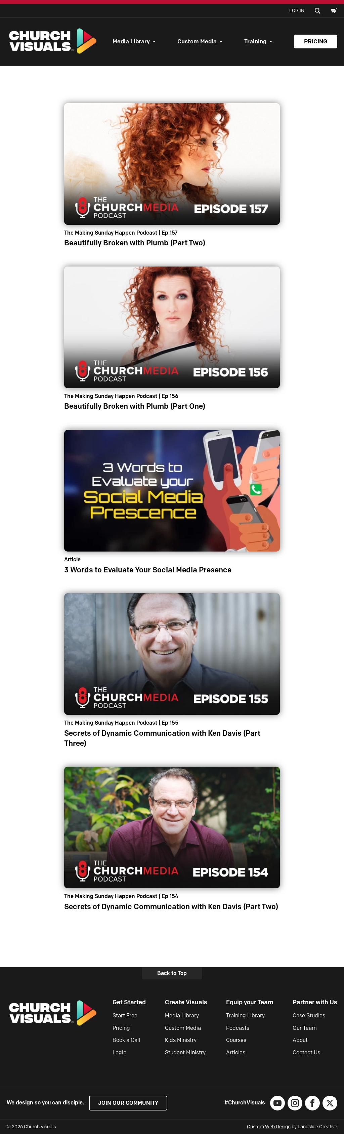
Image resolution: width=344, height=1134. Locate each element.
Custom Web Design (269, 1127)
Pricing (315, 41)
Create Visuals (186, 1002)
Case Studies (309, 1015)
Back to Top (172, 973)
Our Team (305, 1028)
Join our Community (128, 1103)
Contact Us (306, 1052)
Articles (235, 1052)
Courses (236, 1040)
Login (119, 1052)
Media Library (131, 41)
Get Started (129, 1002)
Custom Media (197, 41)
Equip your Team (249, 1002)
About (300, 1040)
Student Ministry (185, 1052)
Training (255, 41)
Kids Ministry (181, 1040)
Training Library (245, 1015)
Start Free (125, 1015)
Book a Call (126, 1040)
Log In (296, 10)
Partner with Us (315, 1002)
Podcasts (237, 1028)
